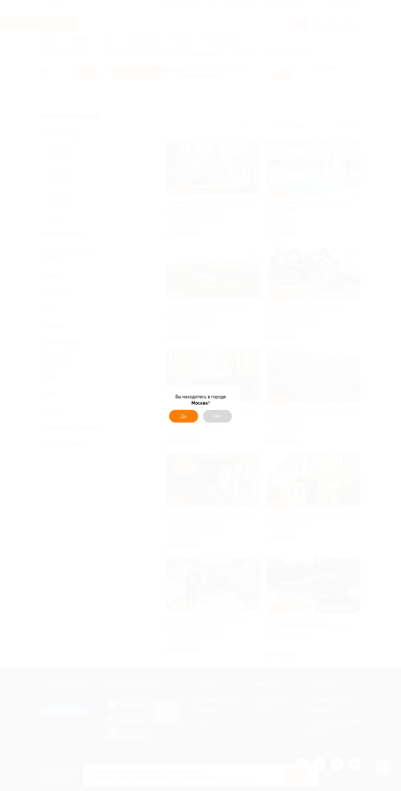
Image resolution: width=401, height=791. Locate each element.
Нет (217, 416)
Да (183, 416)
